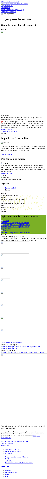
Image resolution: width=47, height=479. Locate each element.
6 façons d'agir (18, 10)
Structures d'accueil (12, 449)
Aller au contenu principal (10, 2)
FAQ (7, 459)
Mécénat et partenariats (13, 451)
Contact (8, 470)
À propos (8, 453)
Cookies (8, 474)
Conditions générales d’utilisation (16, 457)
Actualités (8, 461)
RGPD (7, 476)
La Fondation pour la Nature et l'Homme (19, 463)
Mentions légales (11, 472)
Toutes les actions (7, 10)
